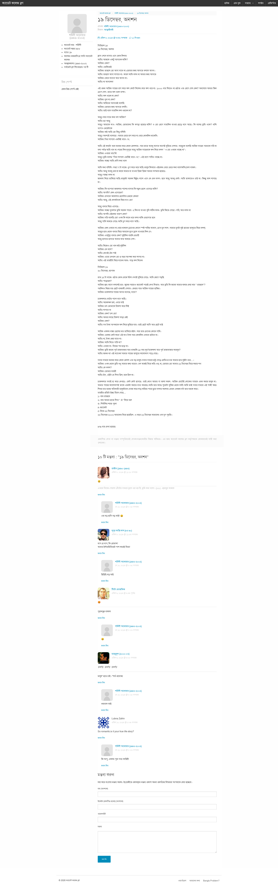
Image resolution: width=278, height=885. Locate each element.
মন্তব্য (100, 826)
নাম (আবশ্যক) (103, 788)
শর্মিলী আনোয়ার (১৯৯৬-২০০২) (124, 13)
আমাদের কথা (194, 880)
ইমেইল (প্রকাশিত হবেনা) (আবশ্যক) (110, 801)
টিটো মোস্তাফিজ (118, 589)
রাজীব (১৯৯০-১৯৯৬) (120, 468)
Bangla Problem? (211, 880)
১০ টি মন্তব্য (136, 38)
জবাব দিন (101, 494)
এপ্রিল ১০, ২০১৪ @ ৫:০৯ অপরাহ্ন (125, 722)
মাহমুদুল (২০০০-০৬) (120, 654)
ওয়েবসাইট (102, 814)
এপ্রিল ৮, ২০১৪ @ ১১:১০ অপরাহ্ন (124, 472)
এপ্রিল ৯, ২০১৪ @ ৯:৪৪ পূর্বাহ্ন (123, 593)
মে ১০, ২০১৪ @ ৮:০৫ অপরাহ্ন (127, 506)
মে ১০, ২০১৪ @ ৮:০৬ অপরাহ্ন (127, 630)
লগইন (260, 3)
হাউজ (226, 3)
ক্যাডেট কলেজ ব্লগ (12, 3)
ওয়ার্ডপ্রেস (182, 880)
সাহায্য (248, 3)
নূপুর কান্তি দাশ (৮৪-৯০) (122, 530)
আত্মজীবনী (108, 29)
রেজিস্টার (272, 3)
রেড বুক (237, 3)
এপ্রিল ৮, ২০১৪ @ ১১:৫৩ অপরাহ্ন (125, 534)
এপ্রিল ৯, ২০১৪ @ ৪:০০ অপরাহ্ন (124, 657)
